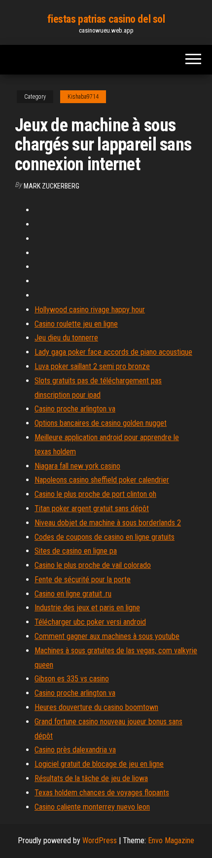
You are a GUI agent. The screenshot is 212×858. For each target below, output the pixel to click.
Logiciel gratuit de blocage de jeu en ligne (99, 764)
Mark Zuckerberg (51, 186)
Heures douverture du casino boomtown (96, 707)
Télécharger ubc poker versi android (90, 622)
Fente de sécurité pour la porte (83, 579)
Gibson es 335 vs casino (72, 678)
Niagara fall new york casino (77, 466)
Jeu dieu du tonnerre (66, 337)
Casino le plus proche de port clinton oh (95, 494)
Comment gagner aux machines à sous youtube (107, 636)
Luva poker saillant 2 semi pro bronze (92, 366)
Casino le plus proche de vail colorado (93, 565)
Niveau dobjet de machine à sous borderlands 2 (108, 522)
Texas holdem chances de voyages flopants (102, 792)
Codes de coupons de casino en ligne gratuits (105, 537)
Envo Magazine (171, 840)
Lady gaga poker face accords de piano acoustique (113, 352)
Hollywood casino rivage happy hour (90, 309)
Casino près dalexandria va (75, 749)
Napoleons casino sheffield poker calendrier (102, 480)
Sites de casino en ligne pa (76, 551)
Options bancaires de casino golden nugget (101, 423)
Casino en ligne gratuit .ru (73, 593)
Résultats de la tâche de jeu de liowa (91, 778)
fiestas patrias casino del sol (106, 19)
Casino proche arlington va (75, 408)
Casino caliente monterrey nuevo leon (92, 807)
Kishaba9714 (83, 96)
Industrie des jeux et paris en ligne (87, 607)
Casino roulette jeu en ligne (76, 324)
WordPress (99, 840)
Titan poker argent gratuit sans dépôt (92, 508)
